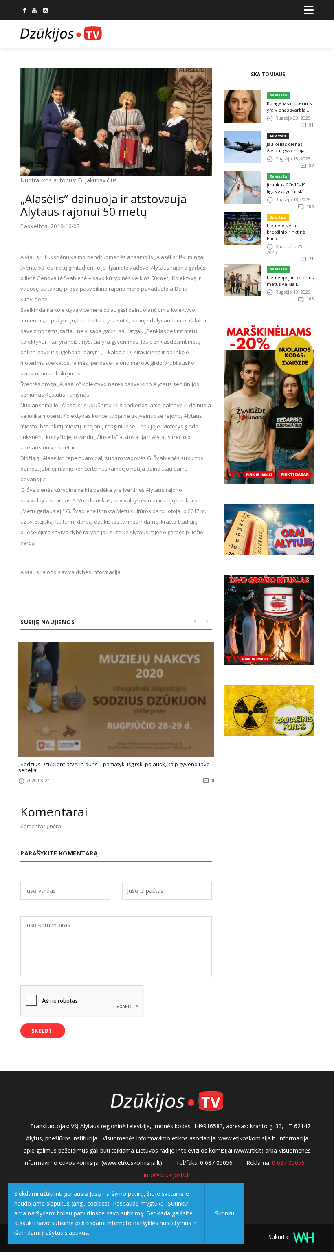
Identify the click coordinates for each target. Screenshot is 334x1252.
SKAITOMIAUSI (269, 74)
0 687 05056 (288, 1162)
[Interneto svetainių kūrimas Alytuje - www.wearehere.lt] (302, 1237)
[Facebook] (24, 11)
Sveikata (278, 95)
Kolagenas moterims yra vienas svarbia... (289, 106)
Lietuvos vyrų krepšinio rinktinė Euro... (286, 231)
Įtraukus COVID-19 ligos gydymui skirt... (289, 188)
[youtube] (34, 11)
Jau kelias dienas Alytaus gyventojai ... (289, 147)
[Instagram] (45, 11)
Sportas (278, 217)
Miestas (278, 136)
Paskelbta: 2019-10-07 (50, 226)
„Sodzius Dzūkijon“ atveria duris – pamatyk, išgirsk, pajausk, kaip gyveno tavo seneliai (114, 767)
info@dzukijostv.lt (167, 1175)
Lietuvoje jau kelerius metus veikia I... (290, 280)
